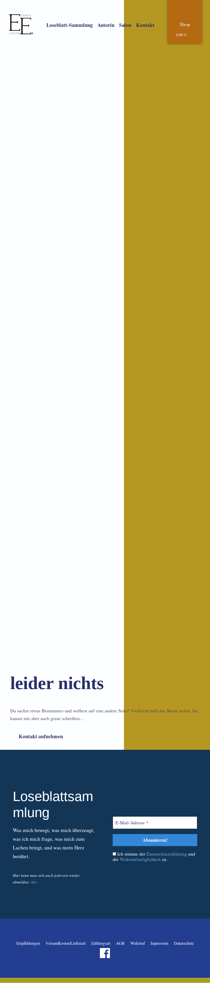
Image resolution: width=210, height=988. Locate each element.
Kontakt (145, 25)
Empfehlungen (28, 943)
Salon (125, 25)
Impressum (159, 943)
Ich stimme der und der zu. (154, 856)
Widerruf (137, 943)
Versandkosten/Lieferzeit (66, 943)
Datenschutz (184, 943)
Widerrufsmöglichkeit (140, 859)
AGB (120, 943)
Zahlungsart (100, 943)
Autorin (105, 25)
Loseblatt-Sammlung (69, 25)
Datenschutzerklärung (166, 854)
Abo (34, 882)
